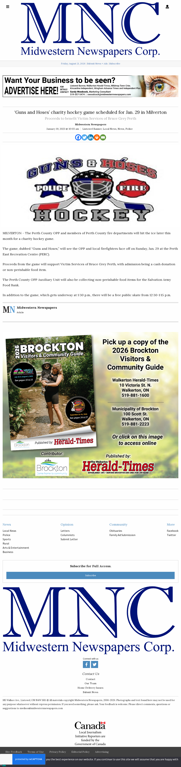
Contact (90, 679)
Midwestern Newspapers (90, 124)
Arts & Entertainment (16, 547)
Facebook (172, 530)
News (121, 128)
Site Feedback (13, 751)
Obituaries (115, 530)
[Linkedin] (90, 137)
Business (8, 552)
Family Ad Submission (122, 535)
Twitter (171, 535)
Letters (65, 530)
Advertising (102, 751)
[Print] (97, 137)
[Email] (103, 137)
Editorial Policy (80, 751)
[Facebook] (78, 137)
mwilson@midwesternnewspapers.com (41, 708)
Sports (7, 539)
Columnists (68, 535)
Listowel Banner (92, 128)
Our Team (90, 683)
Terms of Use (36, 751)
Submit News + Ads (97, 64)
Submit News (90, 692)
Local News (109, 128)
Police (129, 128)
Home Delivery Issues (90, 687)
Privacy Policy (57, 751)
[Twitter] (84, 137)
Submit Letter (69, 539)
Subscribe (114, 64)
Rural (6, 543)
